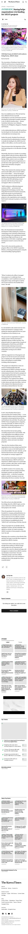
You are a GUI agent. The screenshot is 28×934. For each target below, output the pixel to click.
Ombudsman (12, 900)
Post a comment (14, 610)
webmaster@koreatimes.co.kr (15, 918)
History (9, 888)
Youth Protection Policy (6, 902)
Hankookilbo (4, 909)
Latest (7, 642)
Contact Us (15, 888)
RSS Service (14, 893)
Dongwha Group (11, 909)
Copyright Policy (5, 904)
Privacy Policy (19, 900)
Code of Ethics (4, 900)
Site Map (3, 895)
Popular (20, 642)
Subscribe (3, 893)
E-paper (8, 893)
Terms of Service (17, 902)
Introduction (4, 888)
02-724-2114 (5, 919)
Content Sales (21, 893)
